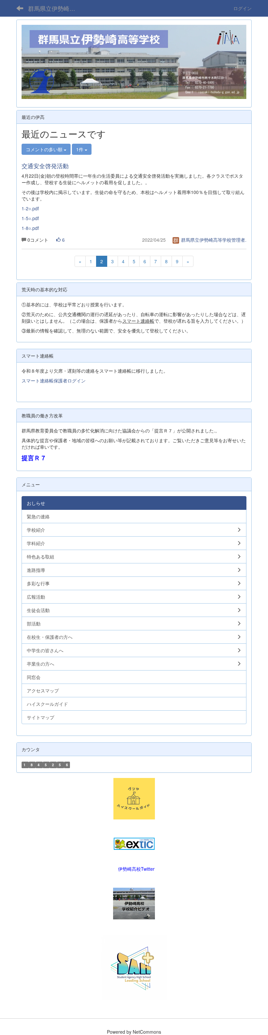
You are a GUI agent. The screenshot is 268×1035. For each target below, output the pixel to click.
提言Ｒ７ (34, 457)
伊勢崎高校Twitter (136, 868)
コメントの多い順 (45, 149)
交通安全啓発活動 (45, 165)
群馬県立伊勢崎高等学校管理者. (213, 239)
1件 (80, 149)
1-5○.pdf (30, 218)
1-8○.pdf (30, 228)
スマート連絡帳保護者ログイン (54, 380)
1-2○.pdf (30, 208)
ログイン (242, 8)
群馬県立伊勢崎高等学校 (55, 8)
